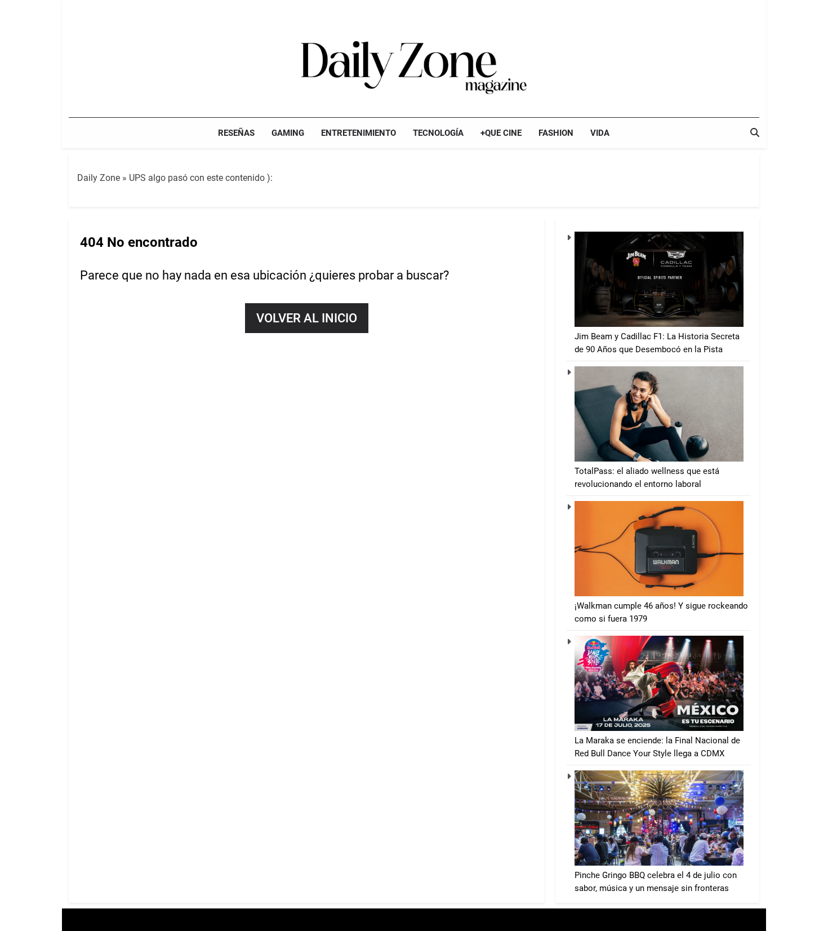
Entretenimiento (358, 133)
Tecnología (438, 133)
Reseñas (236, 133)
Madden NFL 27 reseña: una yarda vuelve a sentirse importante (707, 10)
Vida (599, 133)
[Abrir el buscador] (754, 132)
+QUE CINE (501, 133)
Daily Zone (98, 177)
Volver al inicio (306, 318)
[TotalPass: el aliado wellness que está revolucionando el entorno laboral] (659, 459)
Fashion (555, 133)
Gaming (287, 133)
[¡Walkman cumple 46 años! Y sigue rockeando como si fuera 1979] (659, 593)
